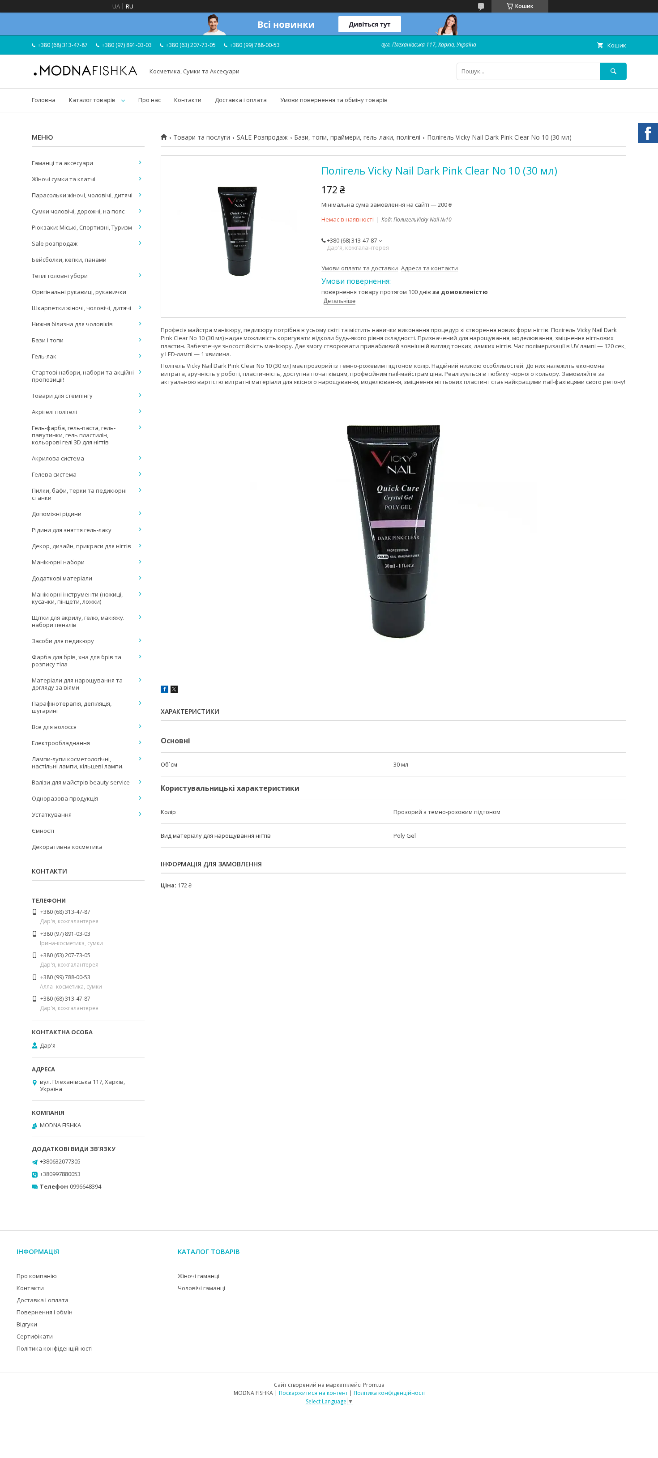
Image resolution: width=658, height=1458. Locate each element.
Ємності (43, 831)
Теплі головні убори (60, 276)
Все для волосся (54, 727)
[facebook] (164, 690)
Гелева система (54, 474)
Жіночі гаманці (198, 1276)
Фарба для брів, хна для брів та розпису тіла (76, 660)
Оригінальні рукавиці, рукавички (79, 292)
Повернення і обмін (45, 1312)
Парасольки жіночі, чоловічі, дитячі (82, 195)
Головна (44, 100)
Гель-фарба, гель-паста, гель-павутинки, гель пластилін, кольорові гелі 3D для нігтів (73, 435)
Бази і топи (48, 340)
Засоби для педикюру (63, 641)
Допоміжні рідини (56, 514)
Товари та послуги (201, 137)
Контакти (187, 100)
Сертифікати (35, 1336)
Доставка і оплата (241, 100)
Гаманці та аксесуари (62, 163)
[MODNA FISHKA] (85, 75)
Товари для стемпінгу (62, 396)
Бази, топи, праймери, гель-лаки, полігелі (357, 137)
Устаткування (52, 814)
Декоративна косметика (67, 847)
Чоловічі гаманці (201, 1288)
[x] (174, 690)
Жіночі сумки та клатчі (63, 179)
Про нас (149, 100)
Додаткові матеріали (62, 578)
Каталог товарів (92, 100)
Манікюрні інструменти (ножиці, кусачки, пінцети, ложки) (77, 597)
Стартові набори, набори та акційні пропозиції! (83, 376)
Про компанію (37, 1276)
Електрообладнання (61, 743)
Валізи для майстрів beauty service (81, 782)
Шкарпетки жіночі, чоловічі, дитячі (81, 308)
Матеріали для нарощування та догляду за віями (77, 683)
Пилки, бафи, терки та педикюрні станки (79, 494)
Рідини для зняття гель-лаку (71, 530)
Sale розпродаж (54, 243)
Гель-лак (44, 356)
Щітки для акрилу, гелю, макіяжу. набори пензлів (78, 621)
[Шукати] (613, 71)
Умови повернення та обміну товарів (334, 100)
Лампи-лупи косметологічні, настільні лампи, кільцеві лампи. (78, 762)
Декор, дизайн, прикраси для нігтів (81, 546)
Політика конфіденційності (55, 1348)
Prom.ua (374, 1385)
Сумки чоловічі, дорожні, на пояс (78, 211)
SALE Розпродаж (262, 137)
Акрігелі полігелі (54, 412)
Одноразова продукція (65, 798)
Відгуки (27, 1324)
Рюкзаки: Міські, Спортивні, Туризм (82, 227)
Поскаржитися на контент (313, 1393)
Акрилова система (58, 458)
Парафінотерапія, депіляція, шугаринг (71, 707)
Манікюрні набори (58, 562)
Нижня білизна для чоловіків (72, 324)
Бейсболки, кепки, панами (69, 260)
